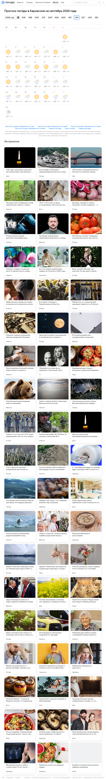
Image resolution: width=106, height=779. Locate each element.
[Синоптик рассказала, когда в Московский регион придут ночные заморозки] (86, 394)
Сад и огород (70, 128)
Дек (96, 17)
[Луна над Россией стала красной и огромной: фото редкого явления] (53, 328)
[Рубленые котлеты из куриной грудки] (53, 758)
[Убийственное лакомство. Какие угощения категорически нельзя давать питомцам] (19, 295)
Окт (83, 17)
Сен (76, 17)
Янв (23, 17)
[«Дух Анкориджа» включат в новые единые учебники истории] (19, 592)
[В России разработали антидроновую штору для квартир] (86, 328)
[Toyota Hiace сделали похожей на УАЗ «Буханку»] (53, 691)
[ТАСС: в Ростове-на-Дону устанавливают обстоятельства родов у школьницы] (53, 195)
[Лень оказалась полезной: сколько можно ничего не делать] (19, 361)
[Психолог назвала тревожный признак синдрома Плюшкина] (19, 328)
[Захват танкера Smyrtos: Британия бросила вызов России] (53, 394)
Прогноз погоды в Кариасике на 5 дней (52, 126)
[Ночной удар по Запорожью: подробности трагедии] (53, 625)
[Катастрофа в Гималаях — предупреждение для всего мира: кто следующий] (53, 162)
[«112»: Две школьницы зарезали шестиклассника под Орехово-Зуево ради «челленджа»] (19, 162)
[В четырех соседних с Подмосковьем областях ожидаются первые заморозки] (53, 295)
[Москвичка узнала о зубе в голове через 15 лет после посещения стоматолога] (19, 758)
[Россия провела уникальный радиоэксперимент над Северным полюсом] (19, 526)
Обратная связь (77, 777)
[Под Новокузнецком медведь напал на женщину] (19, 394)
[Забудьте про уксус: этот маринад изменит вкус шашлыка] (53, 493)
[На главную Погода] (9, 2)
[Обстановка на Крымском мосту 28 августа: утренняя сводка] (86, 162)
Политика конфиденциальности (41, 777)
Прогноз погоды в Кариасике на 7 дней (86, 126)
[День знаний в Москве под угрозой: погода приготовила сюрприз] (86, 261)
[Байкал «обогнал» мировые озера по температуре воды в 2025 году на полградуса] (19, 559)
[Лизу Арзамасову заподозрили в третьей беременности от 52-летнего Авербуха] (86, 724)
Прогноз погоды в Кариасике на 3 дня (19, 126)
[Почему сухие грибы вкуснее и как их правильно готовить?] (53, 724)
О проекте (27, 777)
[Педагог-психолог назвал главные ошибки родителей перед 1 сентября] (53, 526)
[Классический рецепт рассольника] (86, 526)
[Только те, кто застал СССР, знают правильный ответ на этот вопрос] (19, 427)
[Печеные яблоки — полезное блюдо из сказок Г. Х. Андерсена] (19, 691)
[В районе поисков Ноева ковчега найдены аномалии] (86, 758)
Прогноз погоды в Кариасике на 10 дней (30, 128)
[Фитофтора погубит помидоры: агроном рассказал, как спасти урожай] (86, 228)
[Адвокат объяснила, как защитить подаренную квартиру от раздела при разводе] (53, 559)
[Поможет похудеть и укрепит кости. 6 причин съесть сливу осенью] (19, 261)
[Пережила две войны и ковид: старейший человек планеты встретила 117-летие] (86, 625)
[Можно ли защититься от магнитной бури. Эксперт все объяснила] (19, 658)
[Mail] (3, 2)
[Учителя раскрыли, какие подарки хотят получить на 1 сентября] (86, 559)
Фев (30, 17)
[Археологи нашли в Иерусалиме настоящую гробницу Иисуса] (86, 592)
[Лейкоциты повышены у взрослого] (86, 658)
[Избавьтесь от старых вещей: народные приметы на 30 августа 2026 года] (86, 295)
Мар (37, 17)
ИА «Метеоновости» (98, 777)
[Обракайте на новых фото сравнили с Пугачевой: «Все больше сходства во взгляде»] (53, 361)
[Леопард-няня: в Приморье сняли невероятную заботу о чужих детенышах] (19, 195)
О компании (9, 777)
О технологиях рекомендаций (61, 777)
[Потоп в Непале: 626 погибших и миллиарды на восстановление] (53, 460)
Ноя (90, 17)
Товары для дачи (84, 128)
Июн (57, 17)
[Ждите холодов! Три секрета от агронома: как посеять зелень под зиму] (19, 625)
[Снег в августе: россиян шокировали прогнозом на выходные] (19, 460)
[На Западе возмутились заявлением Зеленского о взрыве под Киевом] (53, 228)
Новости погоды (55, 128)
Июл (63, 17)
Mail (3, 777)
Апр (43, 17)
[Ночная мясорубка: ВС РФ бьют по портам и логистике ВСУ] (53, 427)
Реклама (17, 777)
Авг (70, 17)
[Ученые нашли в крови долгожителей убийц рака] (19, 228)
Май (50, 17)
